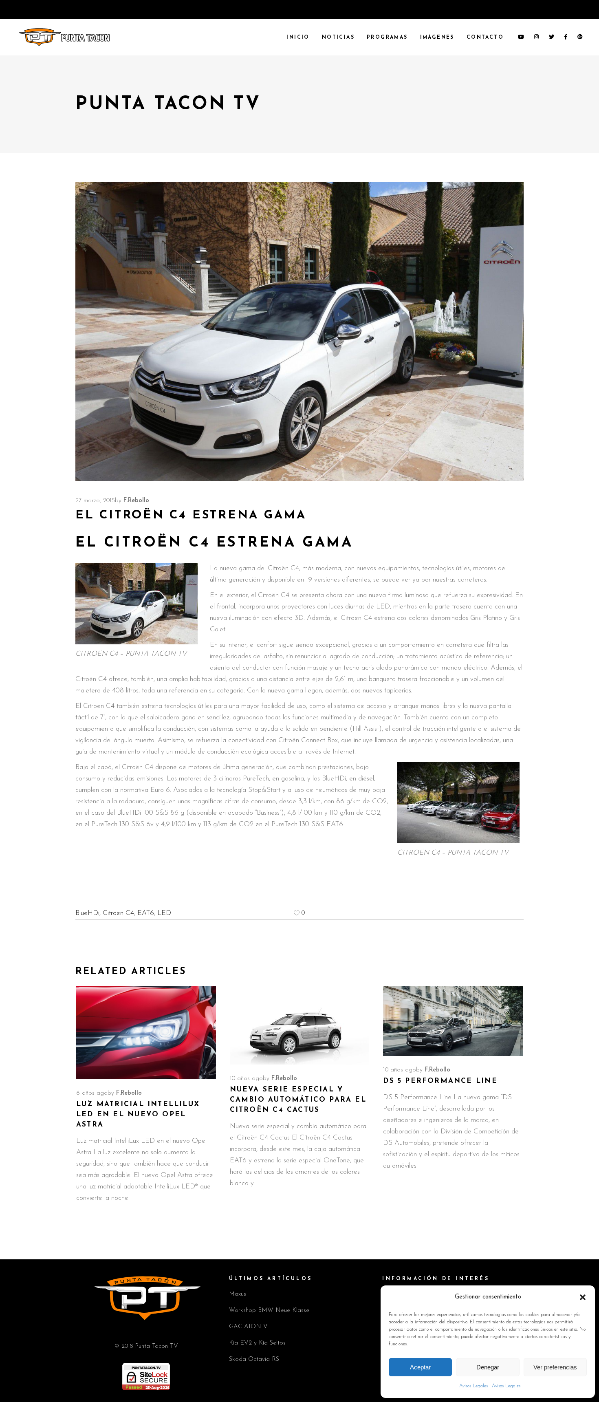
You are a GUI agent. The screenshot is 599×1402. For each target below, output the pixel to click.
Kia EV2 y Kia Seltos (257, 1343)
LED (164, 913)
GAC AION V (248, 1327)
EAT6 (145, 913)
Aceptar (420, 1367)
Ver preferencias (555, 1367)
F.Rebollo (136, 501)
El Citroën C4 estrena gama (214, 543)
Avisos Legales (473, 1386)
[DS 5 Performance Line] (453, 1021)
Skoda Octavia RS (254, 1359)
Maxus (237, 1294)
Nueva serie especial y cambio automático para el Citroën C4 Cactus (298, 1099)
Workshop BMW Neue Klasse (269, 1310)
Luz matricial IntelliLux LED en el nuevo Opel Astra (138, 1114)
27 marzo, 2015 (95, 501)
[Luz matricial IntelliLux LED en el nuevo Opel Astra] (146, 1032)
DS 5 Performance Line (440, 1081)
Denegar (487, 1367)
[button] (583, 1297)
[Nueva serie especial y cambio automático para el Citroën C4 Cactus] (300, 1025)
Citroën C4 (118, 913)
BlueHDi (87, 913)
